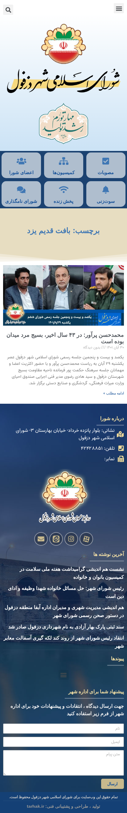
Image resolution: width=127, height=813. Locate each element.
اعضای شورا (21, 172)
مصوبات (106, 172)
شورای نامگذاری (21, 201)
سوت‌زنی (106, 201)
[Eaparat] (86, 539)
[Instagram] (71, 539)
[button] (119, 8)
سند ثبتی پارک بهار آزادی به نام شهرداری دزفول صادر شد (66, 626)
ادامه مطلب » (113, 393)
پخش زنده (63, 201)
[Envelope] (41, 539)
